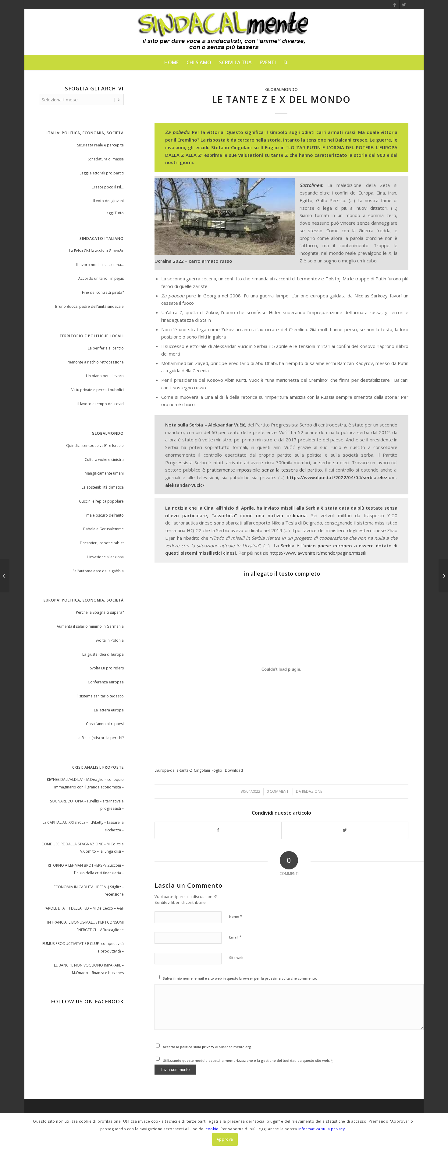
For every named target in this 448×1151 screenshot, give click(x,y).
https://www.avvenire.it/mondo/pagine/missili (318, 553)
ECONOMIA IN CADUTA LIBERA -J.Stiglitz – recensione (89, 890)
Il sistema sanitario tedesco (100, 696)
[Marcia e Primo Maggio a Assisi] (4, 575)
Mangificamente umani (104, 473)
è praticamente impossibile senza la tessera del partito (262, 470)
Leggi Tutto (114, 213)
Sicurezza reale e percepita (100, 145)
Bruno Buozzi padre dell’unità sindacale (89, 306)
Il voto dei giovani (108, 200)
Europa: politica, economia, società (84, 600)
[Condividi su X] (345, 830)
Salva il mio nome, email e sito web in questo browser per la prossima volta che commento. (240, 978)
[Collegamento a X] (403, 4)
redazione (312, 791)
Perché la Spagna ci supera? (100, 612)
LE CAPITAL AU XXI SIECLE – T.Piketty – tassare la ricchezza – (83, 826)
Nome (235, 916)
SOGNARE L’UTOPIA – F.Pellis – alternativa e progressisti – (87, 804)
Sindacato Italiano (102, 238)
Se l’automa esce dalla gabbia (98, 571)
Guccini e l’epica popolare (101, 501)
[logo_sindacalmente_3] (224, 32)
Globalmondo (281, 89)
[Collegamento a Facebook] (394, 4)
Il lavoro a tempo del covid (100, 403)
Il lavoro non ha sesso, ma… (100, 264)
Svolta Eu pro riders (107, 668)
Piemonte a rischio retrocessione (95, 362)
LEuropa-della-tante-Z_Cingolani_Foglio (188, 770)
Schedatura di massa (106, 159)
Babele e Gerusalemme (103, 529)
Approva (225, 1139)
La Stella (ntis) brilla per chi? (100, 737)
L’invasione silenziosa (105, 557)
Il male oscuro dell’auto (104, 515)
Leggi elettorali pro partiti (102, 173)
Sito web (236, 957)
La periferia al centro (106, 348)
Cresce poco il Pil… (107, 187)
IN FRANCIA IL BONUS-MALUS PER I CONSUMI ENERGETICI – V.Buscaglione (85, 926)
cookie (212, 1129)
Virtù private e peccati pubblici (97, 389)
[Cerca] (284, 62)
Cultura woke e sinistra (104, 459)
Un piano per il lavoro (105, 375)
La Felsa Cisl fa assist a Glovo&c (96, 250)
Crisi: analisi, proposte (98, 767)
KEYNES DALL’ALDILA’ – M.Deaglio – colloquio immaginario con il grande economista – (85, 783)
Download (234, 770)
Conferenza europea (106, 682)
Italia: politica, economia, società (85, 132)
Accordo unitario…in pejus (101, 278)
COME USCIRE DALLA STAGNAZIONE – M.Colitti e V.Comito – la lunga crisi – (82, 847)
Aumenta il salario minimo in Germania (90, 626)
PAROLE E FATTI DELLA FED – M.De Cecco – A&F (84, 908)
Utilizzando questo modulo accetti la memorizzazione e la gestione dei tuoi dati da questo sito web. (248, 1060)
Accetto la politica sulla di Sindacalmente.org (207, 1046)
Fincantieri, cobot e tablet (102, 543)
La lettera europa (109, 710)
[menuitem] (171, 62)
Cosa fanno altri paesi (105, 723)
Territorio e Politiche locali (91, 336)
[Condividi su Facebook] (218, 830)
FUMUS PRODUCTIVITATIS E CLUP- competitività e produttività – (83, 947)
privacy (208, 1046)
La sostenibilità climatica (103, 487)
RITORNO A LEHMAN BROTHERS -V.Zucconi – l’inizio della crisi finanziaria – (86, 869)
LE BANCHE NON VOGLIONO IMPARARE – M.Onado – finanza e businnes (89, 969)
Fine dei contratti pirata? (103, 292)
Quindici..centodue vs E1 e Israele (95, 445)
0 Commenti (278, 791)
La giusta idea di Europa (103, 654)
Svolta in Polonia (109, 640)
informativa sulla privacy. (322, 1129)
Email (235, 937)
